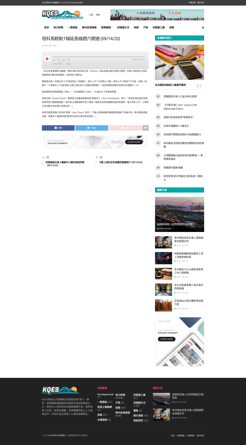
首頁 (46, 27)
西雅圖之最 (159, 27)
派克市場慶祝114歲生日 (176, 126)
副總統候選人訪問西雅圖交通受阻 (175, 224)
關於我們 (200, 3)
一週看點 (72, 27)
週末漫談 (138, 415)
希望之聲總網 (104, 407)
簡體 (98, 15)
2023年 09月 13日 (49, 46)
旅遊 (136, 27)
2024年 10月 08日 (164, 229)
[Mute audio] (54, 60)
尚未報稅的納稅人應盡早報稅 (170, 85)
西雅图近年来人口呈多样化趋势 (180, 96)
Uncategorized (105, 394)
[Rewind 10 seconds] (58, 60)
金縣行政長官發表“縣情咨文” (179, 117)
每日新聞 (58, 27)
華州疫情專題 (89, 27)
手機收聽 (192, 3)
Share (68, 64)
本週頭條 (102, 419)
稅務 (171, 27)
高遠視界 (138, 420)
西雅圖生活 (123, 27)
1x (63, 60)
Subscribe (57, 64)
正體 (91, 15)
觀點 (135, 410)
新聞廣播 (106, 27)
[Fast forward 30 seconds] (68, 60)
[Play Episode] (47, 59)
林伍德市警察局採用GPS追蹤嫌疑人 (182, 134)
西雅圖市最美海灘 (173, 167)
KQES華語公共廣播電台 (57, 435)
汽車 (145, 27)
